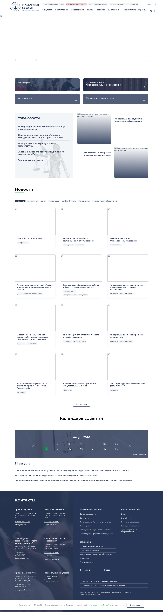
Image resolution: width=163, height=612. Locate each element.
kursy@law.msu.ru (51, 559)
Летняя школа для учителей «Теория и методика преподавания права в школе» (40, 136)
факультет (80, 245)
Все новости (81, 404)
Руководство (85, 526)
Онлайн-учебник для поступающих (124, 4)
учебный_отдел (126, 294)
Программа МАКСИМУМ (76, 4)
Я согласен (135, 605)
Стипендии (84, 558)
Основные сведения (88, 514)
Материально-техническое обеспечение (96, 554)
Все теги (21, 201)
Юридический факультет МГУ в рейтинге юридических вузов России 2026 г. (32, 385)
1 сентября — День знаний (29, 238)
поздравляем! (22, 243)
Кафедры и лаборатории (131, 526)
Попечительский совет (130, 522)
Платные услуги (86, 562)
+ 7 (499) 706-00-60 (22, 521)
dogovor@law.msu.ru (23, 558)
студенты (114, 294)
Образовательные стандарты (91, 546)
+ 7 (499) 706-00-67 (51, 521)
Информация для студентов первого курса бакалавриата (81, 336)
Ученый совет (126, 518)
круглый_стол (69, 291)
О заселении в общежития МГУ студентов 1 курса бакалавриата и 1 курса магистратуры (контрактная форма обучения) (72, 470)
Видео (107, 570)
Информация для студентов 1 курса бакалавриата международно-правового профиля (56, 475)
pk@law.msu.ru (50, 525)
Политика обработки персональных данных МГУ (99, 581)
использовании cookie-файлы (99, 605)
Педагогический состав (89, 550)
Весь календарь (139, 454)
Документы (84, 518)
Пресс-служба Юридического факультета (96, 534)
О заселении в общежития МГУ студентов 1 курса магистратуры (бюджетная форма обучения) (32, 337)
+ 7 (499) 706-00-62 (51, 552)
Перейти (47, 84)
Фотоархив (85, 570)
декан (43, 201)
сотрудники (68, 245)
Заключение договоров (31, 160)
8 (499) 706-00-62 (51, 577)
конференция (33, 201)
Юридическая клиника (98, 4)
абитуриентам (84, 201)
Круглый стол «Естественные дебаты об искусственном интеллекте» (81, 286)
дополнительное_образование (29, 294)
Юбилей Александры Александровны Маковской (123, 239)
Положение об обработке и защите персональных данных (103, 585)
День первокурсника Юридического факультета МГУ (127, 384)
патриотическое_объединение (104, 201)
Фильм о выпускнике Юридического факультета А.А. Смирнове (81, 384)
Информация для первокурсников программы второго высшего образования (127, 287)
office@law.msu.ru (22, 525)
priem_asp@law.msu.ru (24, 590)
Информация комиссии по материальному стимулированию (79, 239)
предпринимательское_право (76, 295)
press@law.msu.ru (51, 582)
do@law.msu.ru (50, 556)
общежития (31, 344)
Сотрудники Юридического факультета (95, 530)
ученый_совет (54, 201)
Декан (123, 514)
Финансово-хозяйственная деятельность (96, 522)
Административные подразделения (129, 531)
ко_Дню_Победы (69, 201)
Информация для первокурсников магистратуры (127, 336)
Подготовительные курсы (53, 4)
